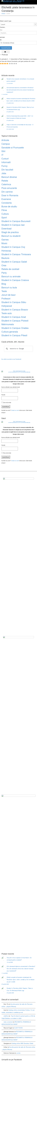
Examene (6, 199)
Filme (4, 210)
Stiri (3, 151)
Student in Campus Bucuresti (15, 221)
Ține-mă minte (7, 402)
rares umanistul (8, 1022)
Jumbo (18, 1053)
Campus (5, 143)
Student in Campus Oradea (14, 327)
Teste (4, 291)
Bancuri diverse (9, 176)
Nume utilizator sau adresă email (10, 387)
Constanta (6, 202)
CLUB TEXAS (18, 1028)
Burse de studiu (9, 206)
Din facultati (7, 169)
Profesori (5, 298)
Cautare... (3, 27)
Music (4, 243)
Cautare (6, 48)
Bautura (5, 257)
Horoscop (6, 250)
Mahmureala (7, 324)
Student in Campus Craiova (15, 280)
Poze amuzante (9, 187)
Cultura (5, 213)
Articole (5, 140)
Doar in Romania (9, 195)
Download (6, 228)
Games (5, 239)
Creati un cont (15, 410)
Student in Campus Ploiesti (14, 320)
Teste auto (6, 313)
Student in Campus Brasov (14, 309)
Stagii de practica (10, 232)
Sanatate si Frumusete (12, 147)
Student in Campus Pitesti (14, 335)
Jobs (3, 173)
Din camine (7, 191)
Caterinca (6, 184)
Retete (4, 180)
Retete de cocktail (10, 269)
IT (2, 154)
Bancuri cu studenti (10, 235)
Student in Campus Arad (13, 316)
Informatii (6, 162)
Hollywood (6, 305)
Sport (4, 217)
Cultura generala (9, 331)
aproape (2, 37)
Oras (3, 265)
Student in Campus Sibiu (13, 302)
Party (4, 272)
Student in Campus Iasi (13, 224)
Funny (4, 165)
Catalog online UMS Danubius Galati (22, 1043)
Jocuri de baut (8, 294)
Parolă (3, 395)
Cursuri (5, 158)
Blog (3, 283)
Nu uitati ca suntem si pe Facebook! (11, 359)
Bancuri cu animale (10, 276)
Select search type (5, 21)
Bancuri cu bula (9, 287)
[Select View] (6, 51)
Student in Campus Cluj (13, 246)
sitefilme (6, 1016)
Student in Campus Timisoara (16, 254)
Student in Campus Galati (14, 261)
